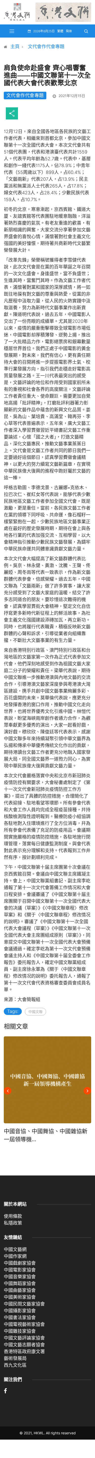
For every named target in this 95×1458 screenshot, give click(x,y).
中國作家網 (15, 1256)
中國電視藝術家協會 (24, 1324)
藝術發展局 (15, 1358)
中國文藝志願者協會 (24, 1344)
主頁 (15, 46)
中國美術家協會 (20, 1297)
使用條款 (13, 1216)
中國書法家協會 (20, 1317)
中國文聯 (35, 1011)
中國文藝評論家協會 (24, 1338)
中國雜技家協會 (20, 1331)
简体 (69, 31)
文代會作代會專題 (46, 46)
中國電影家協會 (20, 1270)
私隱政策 (13, 1223)
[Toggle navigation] (12, 31)
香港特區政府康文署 (24, 1351)
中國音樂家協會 (20, 1276)
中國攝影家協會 (20, 1310)
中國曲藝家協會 (20, 1290)
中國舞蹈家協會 (20, 1283)
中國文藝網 (15, 1249)
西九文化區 (15, 1365)
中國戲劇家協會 (20, 1263)
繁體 (60, 31)
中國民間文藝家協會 (24, 1304)
